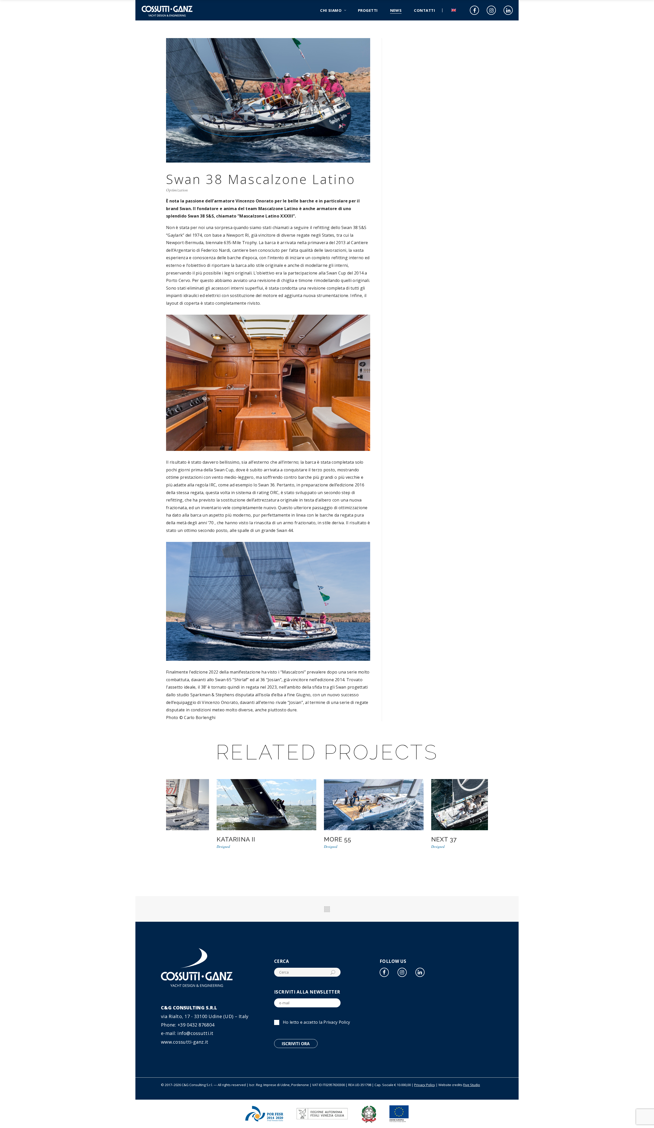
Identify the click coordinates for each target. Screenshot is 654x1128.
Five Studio (471, 1085)
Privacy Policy (336, 1022)
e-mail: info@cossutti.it (187, 1033)
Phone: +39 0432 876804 (187, 1025)
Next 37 (397, 839)
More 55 (291, 839)
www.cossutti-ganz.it (184, 1042)
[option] (219, 814)
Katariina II (189, 839)
